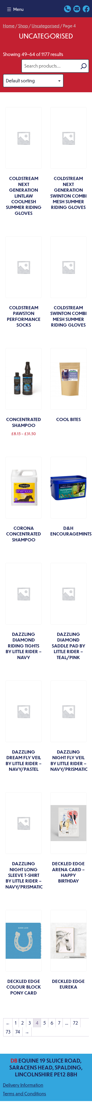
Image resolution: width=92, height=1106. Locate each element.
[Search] (84, 66)
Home (8, 25)
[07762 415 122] (67, 8)
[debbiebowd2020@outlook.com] (76, 8)
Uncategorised (45, 25)
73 (8, 1031)
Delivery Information (23, 1085)
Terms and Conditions (24, 1093)
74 (17, 1031)
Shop (23, 25)
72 (75, 1023)
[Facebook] (86, 8)
